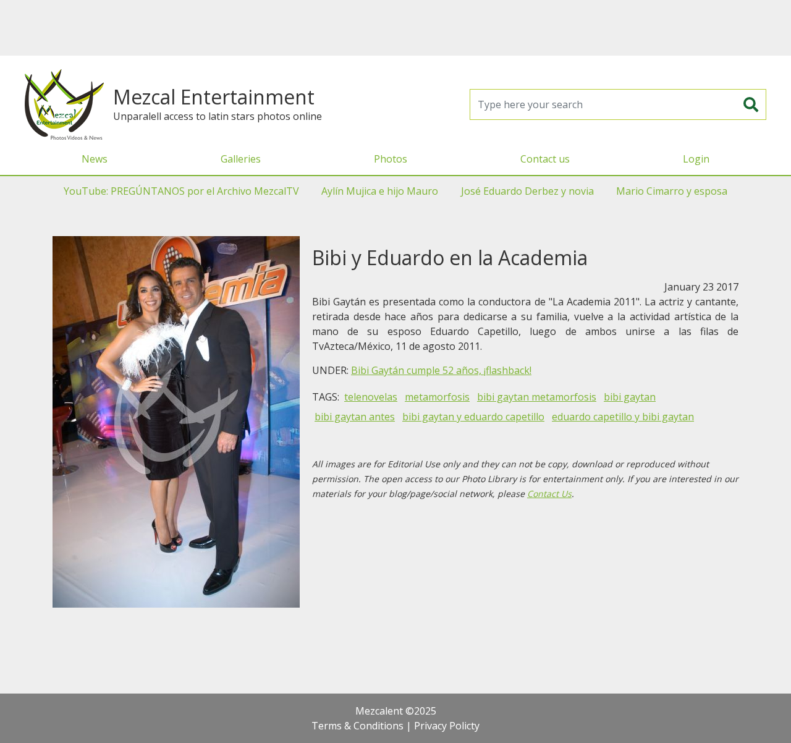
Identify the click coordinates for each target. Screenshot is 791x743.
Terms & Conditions (357, 725)
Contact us (545, 159)
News (95, 159)
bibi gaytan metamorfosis (536, 397)
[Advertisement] (395, 28)
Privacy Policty (447, 725)
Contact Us (549, 493)
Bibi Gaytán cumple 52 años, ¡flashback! (441, 370)
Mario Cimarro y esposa (671, 191)
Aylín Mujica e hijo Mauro (379, 191)
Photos (390, 159)
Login (696, 159)
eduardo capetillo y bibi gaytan (623, 416)
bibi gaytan (630, 397)
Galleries (241, 159)
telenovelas (370, 397)
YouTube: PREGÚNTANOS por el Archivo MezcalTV (181, 191)
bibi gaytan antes (355, 416)
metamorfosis (437, 397)
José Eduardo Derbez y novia (527, 191)
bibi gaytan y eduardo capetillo (473, 416)
